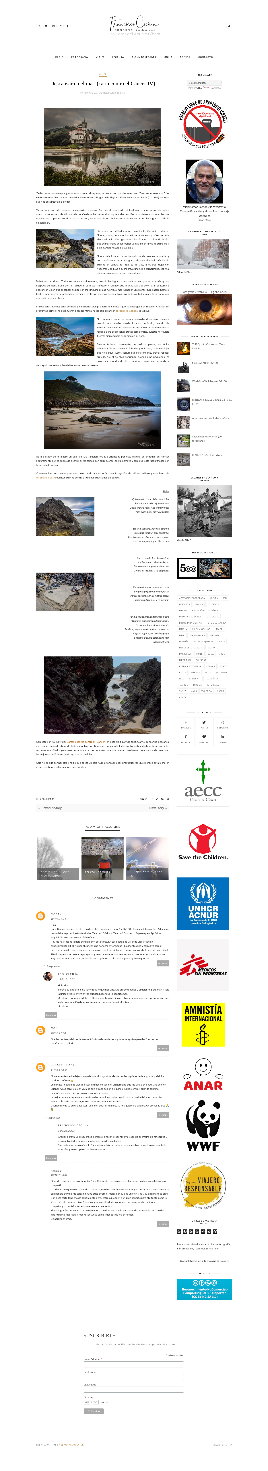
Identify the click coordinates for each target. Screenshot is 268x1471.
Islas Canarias (197, 635)
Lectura (118, 57)
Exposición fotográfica (205, 610)
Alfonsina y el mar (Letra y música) (211, 418)
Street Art (195, 678)
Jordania (214, 635)
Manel (56, 913)
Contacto (205, 57)
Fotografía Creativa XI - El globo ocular (204, 292)
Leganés (183, 641)
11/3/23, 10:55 (59, 1070)
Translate (215, 87)
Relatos (224, 666)
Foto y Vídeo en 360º (190, 616)
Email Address (93, 1359)
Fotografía (79, 57)
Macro (211, 647)
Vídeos (220, 691)
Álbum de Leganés (144, 57)
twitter (204, 728)
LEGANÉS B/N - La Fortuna (207, 455)
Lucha (168, 57)
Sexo (181, 678)
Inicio (59, 57)
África (182, 697)
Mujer (103, 74)
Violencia (206, 691)
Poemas (210, 666)
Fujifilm (183, 629)
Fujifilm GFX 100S (201, 629)
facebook (186, 728)
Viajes (100, 57)
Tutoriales (213, 684)
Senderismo (222, 672)
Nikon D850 (185, 660)
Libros (221, 641)
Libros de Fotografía (191, 647)
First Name (90, 1372)
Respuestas (54, 966)
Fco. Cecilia (68, 974)
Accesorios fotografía (192, 598)
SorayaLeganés (64, 1065)
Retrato (195, 672)
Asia (225, 598)
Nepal (210, 653)
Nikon (222, 653)
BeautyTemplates (72, 1444)
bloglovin (204, 742)
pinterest (186, 742)
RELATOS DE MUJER (97, 872)
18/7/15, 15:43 (59, 918)
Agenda (185, 57)
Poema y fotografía (190, 666)
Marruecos (185, 653)
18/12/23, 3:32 (59, 1175)
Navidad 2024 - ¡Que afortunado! (55, 873)
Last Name (90, 1384)
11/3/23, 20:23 (66, 1130)
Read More (204, 219)
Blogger (224, 1260)
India (182, 635)
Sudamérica (211, 678)
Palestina (201, 660)
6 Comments (47, 799)
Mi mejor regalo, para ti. (146, 873)
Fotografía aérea (216, 622)
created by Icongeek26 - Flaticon (200, 1248)
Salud (208, 672)
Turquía (197, 684)
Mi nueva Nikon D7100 (205, 362)
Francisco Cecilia (73, 1125)
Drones (199, 604)
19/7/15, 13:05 (66, 979)
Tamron (183, 684)
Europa (183, 610)
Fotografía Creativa (190, 622)
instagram (222, 728)
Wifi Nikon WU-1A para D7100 (209, 381)
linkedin (222, 742)
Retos (182, 672)
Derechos (184, 604)
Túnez (182, 691)
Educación (213, 604)
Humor (218, 629)
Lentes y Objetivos (203, 641)
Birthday (88, 1397)
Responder (163, 963)
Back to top (221, 1444)
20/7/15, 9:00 (58, 1033)
